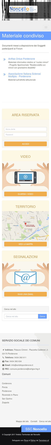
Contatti (34, 421)
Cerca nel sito (45, 421)
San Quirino (7, 398)
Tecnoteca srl (44, 440)
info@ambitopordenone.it (22, 365)
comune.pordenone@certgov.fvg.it (25, 368)
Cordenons (7, 383)
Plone (26, 440)
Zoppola (5, 402)
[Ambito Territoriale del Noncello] (23, 9)
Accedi (25, 144)
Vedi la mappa (25, 244)
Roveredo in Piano (10, 394)
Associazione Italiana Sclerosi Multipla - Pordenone (24, 75)
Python (33, 440)
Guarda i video (25, 194)
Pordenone (7, 391)
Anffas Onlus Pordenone (21, 58)
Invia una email (25, 294)
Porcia (4, 387)
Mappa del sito (22, 421)
